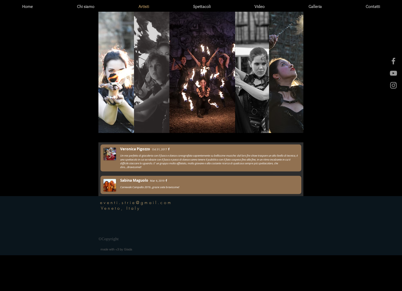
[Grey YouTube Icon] (393, 73)
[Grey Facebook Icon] (393, 61)
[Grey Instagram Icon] (393, 85)
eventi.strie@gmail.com (136, 202)
